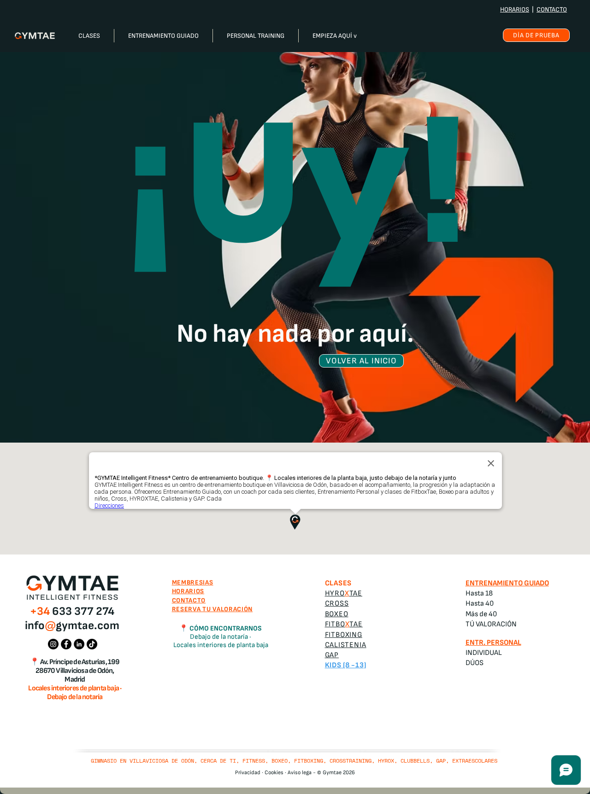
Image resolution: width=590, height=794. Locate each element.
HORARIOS (514, 9)
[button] (89, 35)
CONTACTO (552, 9)
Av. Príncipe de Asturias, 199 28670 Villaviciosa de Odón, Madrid (77, 671)
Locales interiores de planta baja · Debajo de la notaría (74, 692)
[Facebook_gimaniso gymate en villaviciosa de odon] (66, 644)
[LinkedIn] (79, 644)
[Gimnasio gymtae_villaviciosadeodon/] (53, 644)
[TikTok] (92, 644)
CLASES (338, 583)
